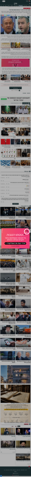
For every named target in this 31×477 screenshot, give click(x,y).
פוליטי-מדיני (20, 5)
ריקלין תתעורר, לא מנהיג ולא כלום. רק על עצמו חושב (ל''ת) (19, 182)
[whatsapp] (6, 15)
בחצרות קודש (25, 5)
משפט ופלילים (16, 5)
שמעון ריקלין (24, 93)
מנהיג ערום (27, 192)
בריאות (9, 5)
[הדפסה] (4, 15)
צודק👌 (27, 185)
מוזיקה (12, 5)
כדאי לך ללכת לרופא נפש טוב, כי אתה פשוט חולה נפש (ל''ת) (19, 195)
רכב (3, 5)
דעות (5, 5)
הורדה (4, 1)
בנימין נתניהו (28, 93)
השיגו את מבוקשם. (25, 179)
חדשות (29, 5)
